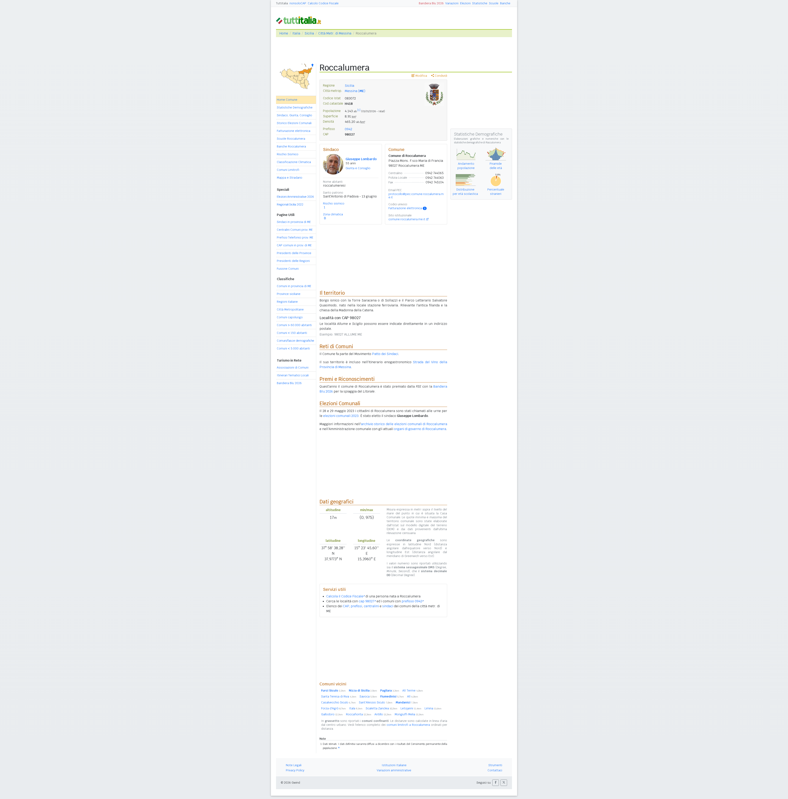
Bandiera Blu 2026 (431, 3)
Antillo (383, 714)
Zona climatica (333, 214)
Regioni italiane (287, 302)
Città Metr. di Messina (334, 33)
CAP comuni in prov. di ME (294, 245)
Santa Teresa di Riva (338, 696)
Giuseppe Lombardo (361, 159)
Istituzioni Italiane (394, 765)
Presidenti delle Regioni (293, 261)
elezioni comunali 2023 (340, 416)
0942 (348, 129)
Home (283, 33)
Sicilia (309, 33)
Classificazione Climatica (294, 162)
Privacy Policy (295, 770)
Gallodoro (332, 714)
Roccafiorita (358, 714)
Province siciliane (288, 294)
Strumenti (495, 765)
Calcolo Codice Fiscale (323, 3)
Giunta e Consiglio (358, 168)
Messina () (355, 91)
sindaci (387, 606)
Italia (296, 33)
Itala (355, 708)
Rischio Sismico (287, 154)
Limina (433, 708)
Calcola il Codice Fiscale (344, 596)
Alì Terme (412, 690)
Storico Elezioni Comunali (294, 123)
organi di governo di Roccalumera (420, 429)
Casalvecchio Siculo (338, 702)
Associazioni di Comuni (292, 367)
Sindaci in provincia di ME (294, 222)
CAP (346, 606)
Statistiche (479, 3)
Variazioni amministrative (394, 770)
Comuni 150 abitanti (292, 333)
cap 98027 (366, 601)
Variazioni (451, 3)
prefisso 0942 (412, 601)
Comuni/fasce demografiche (295, 340)
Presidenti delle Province (294, 253)
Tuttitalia (282, 3)
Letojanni (411, 708)
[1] (358, 110)
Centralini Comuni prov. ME (295, 230)
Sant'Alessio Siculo (375, 702)
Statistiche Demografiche (295, 107)
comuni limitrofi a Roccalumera (408, 725)
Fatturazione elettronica (293, 131)
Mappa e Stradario (289, 177)
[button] (495, 783)
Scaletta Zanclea (381, 708)
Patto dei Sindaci (385, 354)
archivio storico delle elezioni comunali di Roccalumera (404, 424)
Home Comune (287, 100)
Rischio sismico (333, 203)
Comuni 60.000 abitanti (294, 325)
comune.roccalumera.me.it (406, 219)
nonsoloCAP (298, 3)
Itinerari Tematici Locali (293, 375)
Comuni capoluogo (290, 317)
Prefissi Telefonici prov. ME (295, 237)
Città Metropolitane (290, 309)
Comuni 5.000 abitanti (293, 348)
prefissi (356, 606)
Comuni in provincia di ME (294, 286)
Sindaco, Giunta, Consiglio (294, 115)
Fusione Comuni (288, 269)
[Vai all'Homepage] (300, 20)
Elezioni (465, 3)
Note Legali (293, 765)
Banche (505, 3)
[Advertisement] (383, 649)
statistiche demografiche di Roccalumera (477, 142)
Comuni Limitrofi (288, 170)
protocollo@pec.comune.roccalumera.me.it (416, 195)
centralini (371, 606)
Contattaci (495, 770)
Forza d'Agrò (333, 708)
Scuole (493, 3)
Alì (412, 696)
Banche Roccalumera (291, 146)
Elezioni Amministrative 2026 (295, 197)
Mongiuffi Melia (409, 714)
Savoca (368, 696)
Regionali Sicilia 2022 (290, 204)
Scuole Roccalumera (291, 138)
